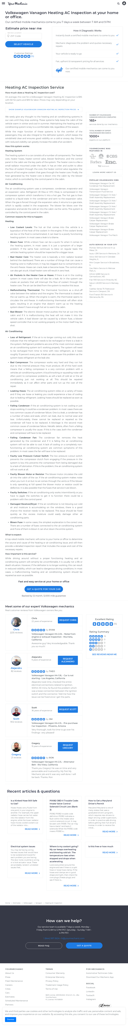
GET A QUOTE (84, 945)
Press (7, 977)
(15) (32, 56)
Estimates (9, 997)
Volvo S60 (93, 257)
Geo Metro (94, 268)
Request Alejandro (67, 660)
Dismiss (10, 1019)
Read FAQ (43, 945)
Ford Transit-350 (96, 295)
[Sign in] (124, 3)
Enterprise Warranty (55, 977)
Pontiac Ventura (96, 248)
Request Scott (67, 709)
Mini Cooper (94, 262)
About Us (9, 973)
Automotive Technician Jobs (99, 973)
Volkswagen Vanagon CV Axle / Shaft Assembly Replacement (102, 196)
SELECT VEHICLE (23, 44)
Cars (7, 993)
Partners (9, 1004)
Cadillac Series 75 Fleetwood (101, 289)
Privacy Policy (52, 981)
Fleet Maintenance (14, 981)
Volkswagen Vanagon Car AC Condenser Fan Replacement (102, 184)
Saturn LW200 (95, 283)
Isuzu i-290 (94, 253)
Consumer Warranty (55, 973)
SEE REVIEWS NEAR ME (104, 654)
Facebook (90, 987)
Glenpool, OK (104, 291)
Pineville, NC (111, 280)
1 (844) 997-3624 (52, 938)
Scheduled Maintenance (16, 1000)
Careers (8, 985)
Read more (31, 829)
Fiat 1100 (93, 280)
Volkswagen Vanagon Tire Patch (103, 235)
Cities (7, 989)
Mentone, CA (113, 253)
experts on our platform (99, 140)
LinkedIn (90, 991)
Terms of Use (52, 989)
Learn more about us (104, 172)
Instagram (91, 999)
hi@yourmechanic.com (72, 938)
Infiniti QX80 (94, 274)
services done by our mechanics (103, 124)
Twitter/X (90, 995)
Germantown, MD (97, 276)
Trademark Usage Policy (57, 985)
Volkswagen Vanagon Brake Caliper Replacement (101, 219)
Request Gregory (68, 746)
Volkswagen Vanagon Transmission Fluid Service (101, 190)
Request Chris (67, 620)
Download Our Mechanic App (100, 977)
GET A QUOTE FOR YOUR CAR (44, 589)
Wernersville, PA (96, 297)
